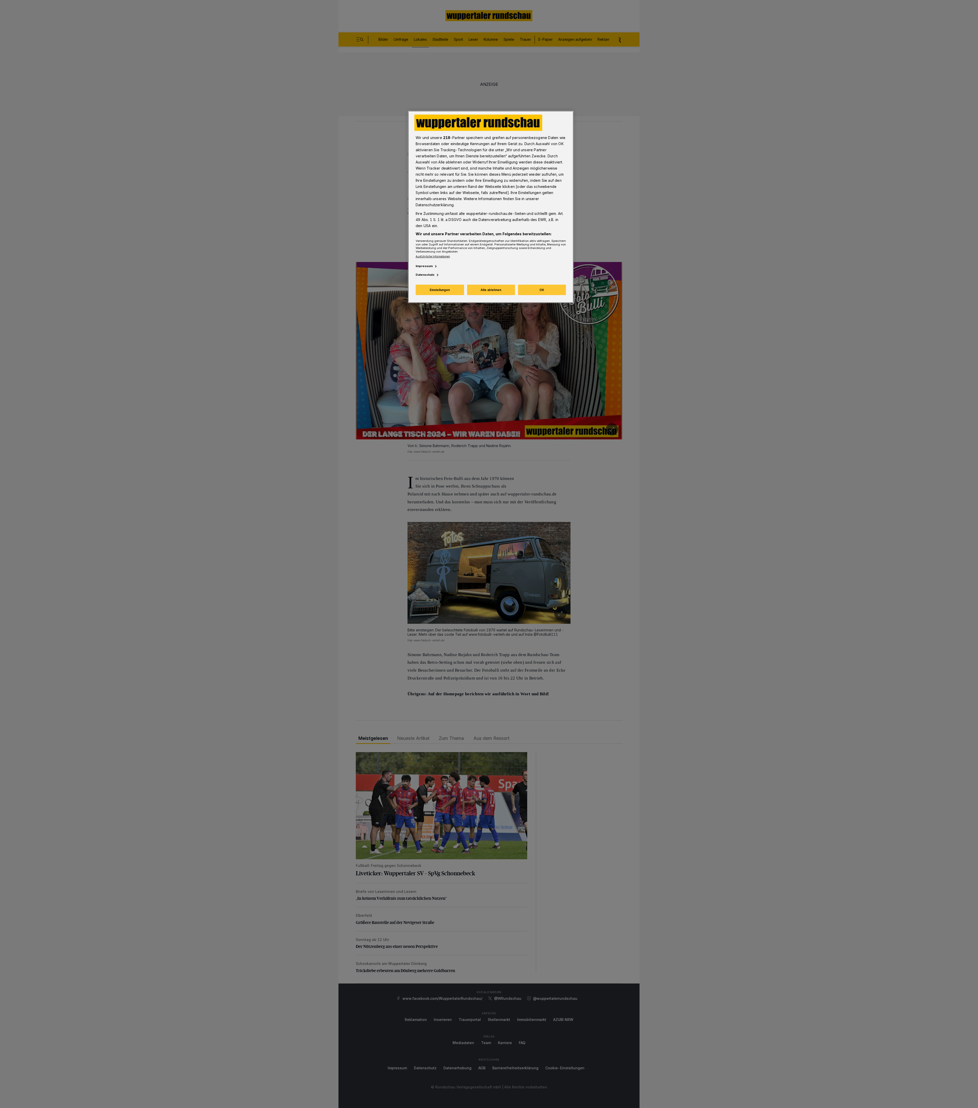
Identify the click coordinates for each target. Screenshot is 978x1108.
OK (541, 290)
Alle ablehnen (491, 290)
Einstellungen (440, 290)
